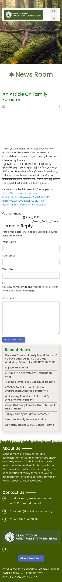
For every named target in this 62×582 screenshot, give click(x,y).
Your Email (8, 255)
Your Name (9, 242)
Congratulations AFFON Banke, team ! (29, 425)
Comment (9, 298)
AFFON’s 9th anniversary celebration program (28, 374)
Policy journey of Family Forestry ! (27, 414)
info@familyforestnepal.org (35, 511)
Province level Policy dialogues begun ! (30, 382)
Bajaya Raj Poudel (16, 367)
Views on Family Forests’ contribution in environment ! (30, 406)
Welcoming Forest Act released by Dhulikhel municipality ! (27, 398)
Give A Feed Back (31, 558)
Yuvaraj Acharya (27, 576)
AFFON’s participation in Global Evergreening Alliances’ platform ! (26, 389)
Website (7, 269)
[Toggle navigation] (53, 11)
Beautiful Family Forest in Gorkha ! (26, 419)
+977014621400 (28, 519)
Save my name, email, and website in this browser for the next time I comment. (30, 288)
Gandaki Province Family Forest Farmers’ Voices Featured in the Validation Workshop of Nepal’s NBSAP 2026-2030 (31, 358)
